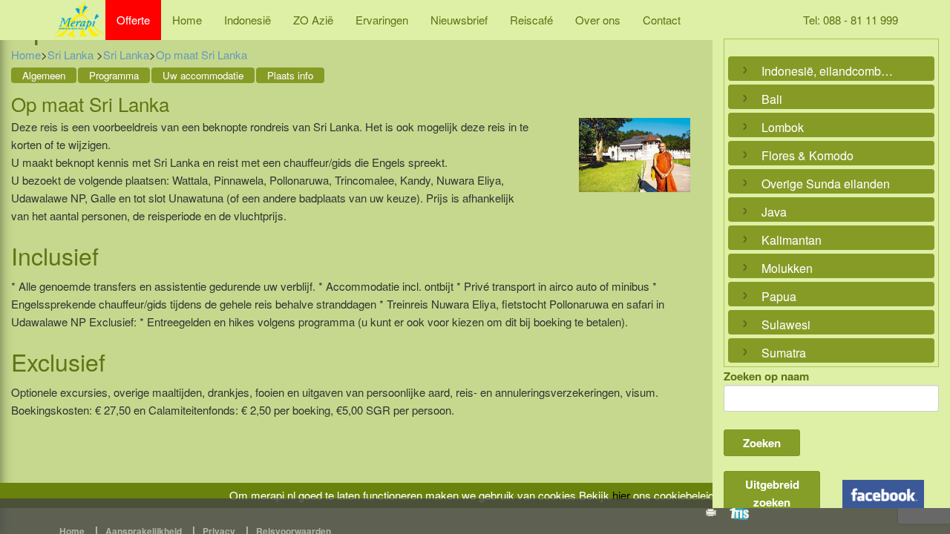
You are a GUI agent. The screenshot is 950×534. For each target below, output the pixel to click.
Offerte (133, 19)
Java (774, 211)
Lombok (782, 127)
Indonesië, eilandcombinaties (827, 70)
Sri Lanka (72, 54)
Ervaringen (382, 19)
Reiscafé (531, 19)
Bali (771, 99)
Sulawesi (785, 324)
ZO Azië (313, 19)
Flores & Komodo (807, 155)
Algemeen (43, 75)
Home (187, 19)
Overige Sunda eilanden (825, 183)
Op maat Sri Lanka (201, 54)
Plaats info (290, 75)
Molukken (787, 268)
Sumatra (783, 352)
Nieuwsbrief (459, 19)
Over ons (597, 19)
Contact (662, 19)
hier (621, 495)
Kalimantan (791, 239)
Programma (114, 75)
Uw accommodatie (203, 75)
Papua (778, 296)
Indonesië (247, 19)
